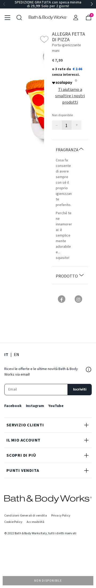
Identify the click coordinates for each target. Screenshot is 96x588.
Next (91, 4)
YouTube (55, 406)
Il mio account (23, 440)
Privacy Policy (60, 515)
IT (6, 354)
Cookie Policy (13, 522)
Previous (4, 4)
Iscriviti (79, 389)
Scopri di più (21, 455)
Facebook (13, 406)
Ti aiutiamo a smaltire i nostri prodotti (70, 96)
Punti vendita (22, 470)
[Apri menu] (7, 17)
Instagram (35, 406)
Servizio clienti (25, 425)
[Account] (75, 17)
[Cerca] (19, 17)
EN (16, 354)
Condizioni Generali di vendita (25, 515)
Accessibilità (35, 522)
